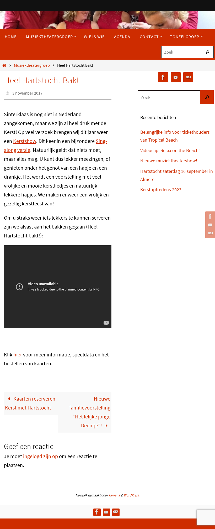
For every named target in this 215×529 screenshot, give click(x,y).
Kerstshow (24, 139)
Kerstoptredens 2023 (160, 189)
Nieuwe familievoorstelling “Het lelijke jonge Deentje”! (89, 410)
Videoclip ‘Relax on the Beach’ (170, 150)
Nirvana (114, 493)
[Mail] (209, 233)
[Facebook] (209, 216)
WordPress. (131, 493)
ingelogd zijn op (40, 454)
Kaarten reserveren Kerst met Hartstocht (30, 401)
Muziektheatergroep (32, 65)
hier (17, 353)
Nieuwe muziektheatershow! (168, 161)
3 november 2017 (27, 92)
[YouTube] (209, 225)
